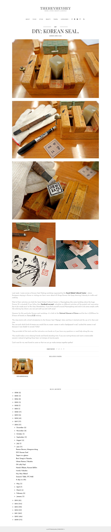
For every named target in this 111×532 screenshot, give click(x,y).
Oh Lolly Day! (21, 464)
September (20, 437)
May (18, 484)
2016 (16, 425)
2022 (17, 405)
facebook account (47, 304)
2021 (16, 409)
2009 (17, 520)
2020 (17, 412)
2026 (17, 393)
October (19, 434)
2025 (17, 396)
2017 (16, 421)
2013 (16, 507)
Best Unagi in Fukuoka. (24, 458)
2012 (16, 510)
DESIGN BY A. (61, 529)
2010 (17, 516)
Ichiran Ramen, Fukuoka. (24, 461)
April (18, 487)
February (19, 493)
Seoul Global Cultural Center (76, 293)
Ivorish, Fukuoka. (21, 471)
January (19, 496)
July (18, 443)
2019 (16, 415)
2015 (16, 500)
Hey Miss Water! (22, 474)
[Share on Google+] (61, 349)
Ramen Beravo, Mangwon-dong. (27, 449)
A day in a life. (21, 480)
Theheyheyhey (55, 8)
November (20, 431)
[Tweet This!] (59, 349)
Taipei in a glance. (22, 455)
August (19, 440)
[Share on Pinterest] (63, 349)
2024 (17, 399)
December (20, 427)
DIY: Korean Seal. (22, 452)
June (18, 447)
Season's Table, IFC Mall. (24, 477)
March (18, 490)
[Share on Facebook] (56, 349)
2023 (17, 402)
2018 (16, 418)
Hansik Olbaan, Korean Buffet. (26, 468)
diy (55, 27)
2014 (16, 504)
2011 (16, 513)
